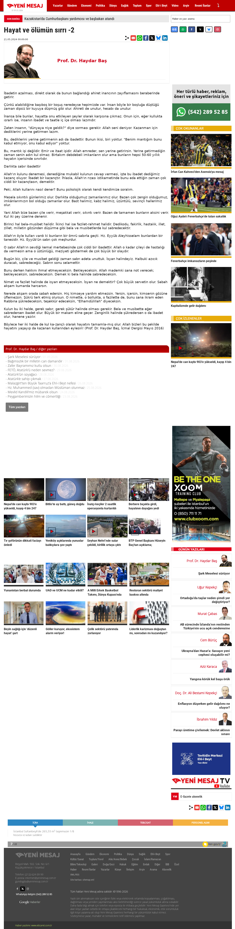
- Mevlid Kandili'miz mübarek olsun (32, 392)
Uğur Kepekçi (207, 587)
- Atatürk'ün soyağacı (21, 374)
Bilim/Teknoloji (78, 864)
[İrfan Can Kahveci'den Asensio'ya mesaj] (201, 168)
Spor (148, 5)
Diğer (157, 864)
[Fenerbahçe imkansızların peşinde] (201, 257)
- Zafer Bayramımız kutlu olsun (28, 365)
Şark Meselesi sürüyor (214, 573)
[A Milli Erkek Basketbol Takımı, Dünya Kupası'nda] (107, 585)
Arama (153, 869)
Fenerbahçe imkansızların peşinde (193, 261)
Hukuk (123, 864)
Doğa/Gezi (108, 864)
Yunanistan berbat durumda (22, 590)
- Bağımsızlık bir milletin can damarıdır (34, 361)
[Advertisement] (86, 441)
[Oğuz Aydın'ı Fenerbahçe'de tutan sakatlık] (201, 212)
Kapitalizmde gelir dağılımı (188, 306)
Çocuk (135, 859)
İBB (167, 864)
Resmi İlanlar (202, 5)
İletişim (130, 869)
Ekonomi (86, 5)
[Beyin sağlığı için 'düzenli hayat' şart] (24, 624)
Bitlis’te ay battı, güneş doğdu (65, 504)
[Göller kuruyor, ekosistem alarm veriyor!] (65, 624)
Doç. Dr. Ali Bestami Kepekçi (196, 693)
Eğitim (134, 864)
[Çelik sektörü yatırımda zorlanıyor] (107, 624)
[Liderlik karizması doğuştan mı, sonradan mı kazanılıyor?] (149, 624)
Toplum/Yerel (96, 859)
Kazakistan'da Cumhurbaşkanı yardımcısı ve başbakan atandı (69, 19)
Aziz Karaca (208, 666)
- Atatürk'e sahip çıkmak (23, 379)
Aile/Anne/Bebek (118, 859)
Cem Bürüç (208, 640)
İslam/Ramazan (152, 859)
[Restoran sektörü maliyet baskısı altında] (149, 585)
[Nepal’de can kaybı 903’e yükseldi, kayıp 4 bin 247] (201, 357)
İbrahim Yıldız (207, 719)
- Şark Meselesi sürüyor (23, 356)
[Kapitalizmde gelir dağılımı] (201, 301)
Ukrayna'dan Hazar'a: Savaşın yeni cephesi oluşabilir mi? (206, 653)
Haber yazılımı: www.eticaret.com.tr (33, 925)
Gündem (72, 5)
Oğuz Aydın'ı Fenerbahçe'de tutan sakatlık (198, 216)
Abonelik (166, 869)
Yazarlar (58, 5)
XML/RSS (74, 874)
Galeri (94, 864)
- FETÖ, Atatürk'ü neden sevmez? (30, 370)
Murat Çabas (207, 613)
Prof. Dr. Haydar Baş (82, 60)
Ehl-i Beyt (161, 5)
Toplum (137, 5)
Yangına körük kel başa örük (210, 679)
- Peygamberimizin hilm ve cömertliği (33, 396)
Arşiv (186, 5)
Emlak (146, 864)
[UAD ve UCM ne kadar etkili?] (65, 585)
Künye (118, 869)
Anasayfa (75, 854)
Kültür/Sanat (77, 859)
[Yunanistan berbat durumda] (24, 585)
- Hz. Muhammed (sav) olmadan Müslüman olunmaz (45, 387)
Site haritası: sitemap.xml (82, 879)
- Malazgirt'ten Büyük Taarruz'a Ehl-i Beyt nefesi (41, 383)
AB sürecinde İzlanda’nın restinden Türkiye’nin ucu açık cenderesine (205, 626)
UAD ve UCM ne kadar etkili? (65, 590)
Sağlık (125, 5)
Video (175, 5)
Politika (100, 5)
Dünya (113, 5)
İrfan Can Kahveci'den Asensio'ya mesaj (197, 171)
